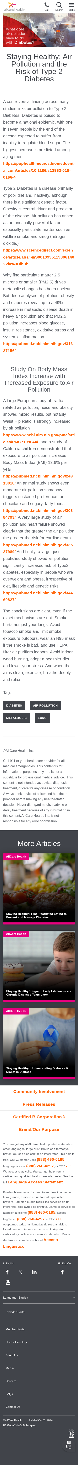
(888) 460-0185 (50, 1159)
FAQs (9, 1394)
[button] (59, 6)
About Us (12, 1355)
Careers (11, 1381)
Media (10, 1368)
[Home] (14, 6)
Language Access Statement (35, 1182)
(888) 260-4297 (40, 1166)
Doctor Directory (16, 1342)
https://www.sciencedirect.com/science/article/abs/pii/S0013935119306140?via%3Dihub (38, 257)
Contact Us (13, 1406)
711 (69, 1166)
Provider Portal (15, 1312)
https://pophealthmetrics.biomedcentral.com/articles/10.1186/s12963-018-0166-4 (39, 170)
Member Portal (15, 1329)
